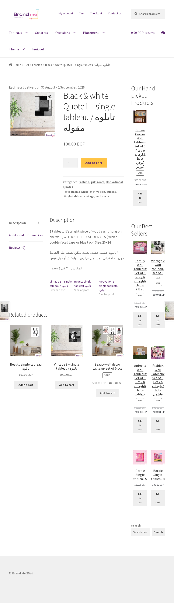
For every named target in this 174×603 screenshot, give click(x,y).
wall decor (102, 196)
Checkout (96, 13)
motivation (97, 192)
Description (17, 223)
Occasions (62, 32)
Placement (91, 32)
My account (66, 13)
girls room (97, 182)
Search (136, 525)
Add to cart (93, 163)
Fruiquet (38, 49)
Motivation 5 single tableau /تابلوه (108, 286)
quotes (111, 192)
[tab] (26, 223)
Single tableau (73, 196)
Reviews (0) (17, 247)
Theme (14, 49)
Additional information (26, 235)
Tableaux (15, 32)
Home (17, 65)
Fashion (37, 65)
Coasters (41, 32)
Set (27, 65)
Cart (81, 13)
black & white (79, 192)
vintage (89, 196)
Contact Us (115, 13)
